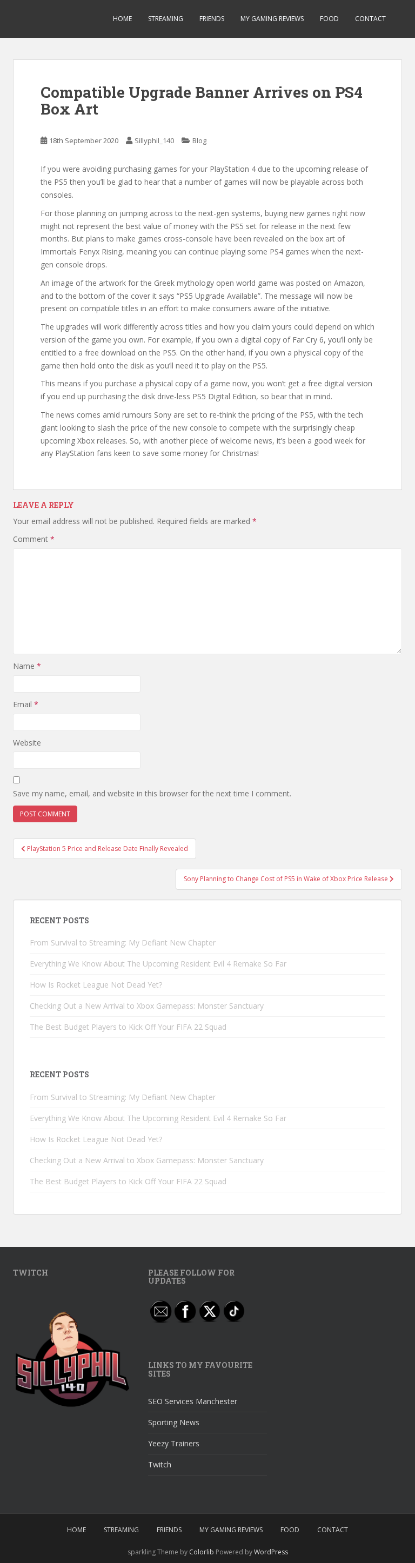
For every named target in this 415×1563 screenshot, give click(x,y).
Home (122, 18)
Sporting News (173, 1422)
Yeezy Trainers (173, 1443)
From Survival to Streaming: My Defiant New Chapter (123, 942)
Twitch (159, 1464)
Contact (370, 18)
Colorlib (201, 1552)
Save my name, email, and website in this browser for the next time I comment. (152, 793)
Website (27, 742)
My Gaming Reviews (272, 18)
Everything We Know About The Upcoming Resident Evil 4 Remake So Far (158, 963)
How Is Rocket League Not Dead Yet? (96, 985)
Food (329, 18)
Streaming (165, 18)
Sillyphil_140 (154, 140)
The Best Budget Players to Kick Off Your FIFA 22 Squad (128, 1027)
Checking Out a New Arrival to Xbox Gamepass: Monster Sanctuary (147, 1006)
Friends (211, 18)
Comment (34, 539)
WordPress (271, 1552)
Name (27, 666)
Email (25, 704)
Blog (199, 140)
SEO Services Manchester (192, 1401)
